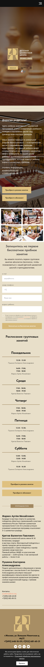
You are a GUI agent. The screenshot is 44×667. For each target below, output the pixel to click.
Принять (22, 663)
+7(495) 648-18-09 (10, 292)
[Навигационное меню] (40, 3)
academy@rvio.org (10, 289)
